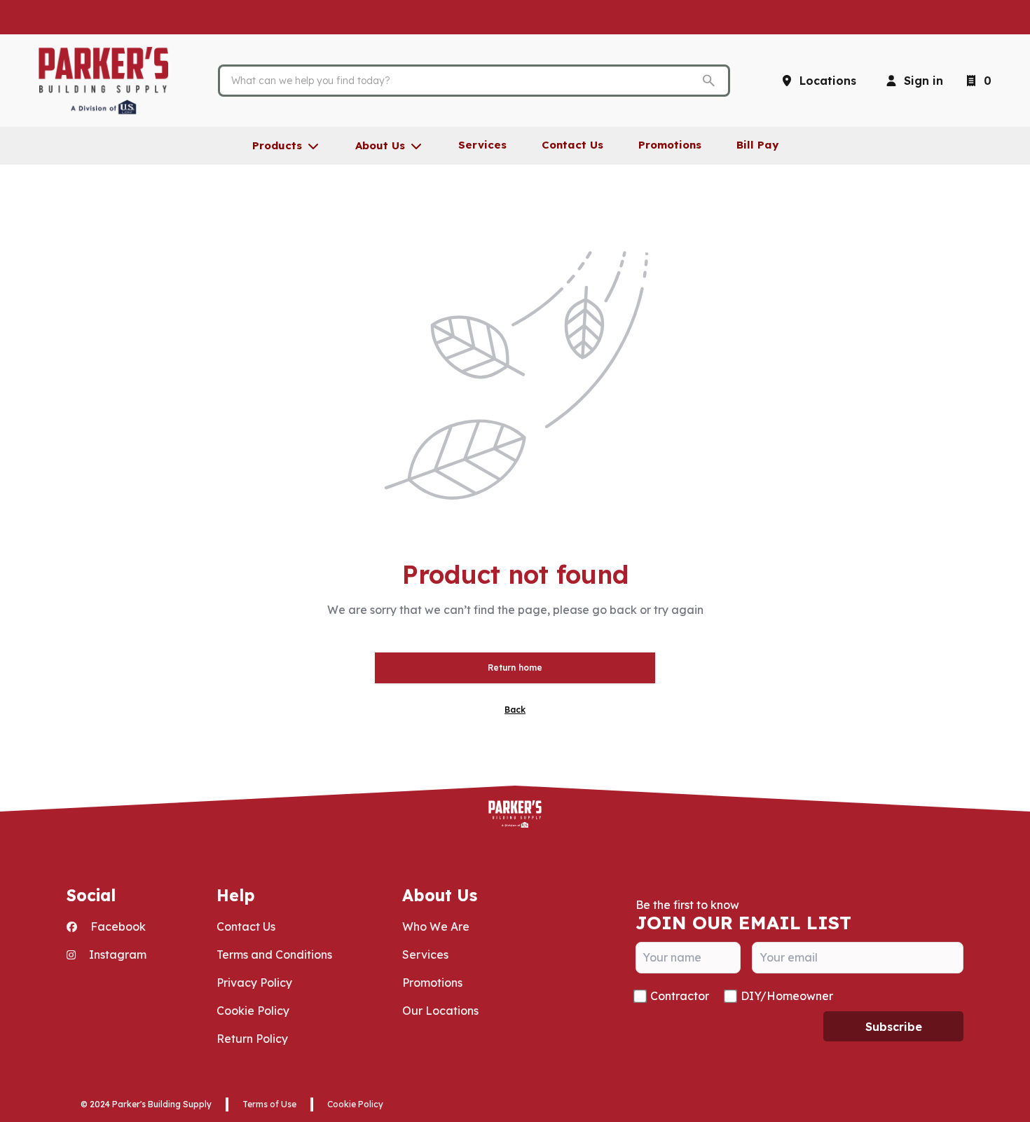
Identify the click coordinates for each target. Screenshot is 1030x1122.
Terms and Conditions (274, 954)
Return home (515, 667)
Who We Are (435, 926)
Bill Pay (757, 144)
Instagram (116, 954)
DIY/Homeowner (787, 996)
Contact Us (246, 926)
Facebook (117, 926)
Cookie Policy (253, 1011)
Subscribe (893, 1027)
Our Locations (440, 1011)
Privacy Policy (254, 983)
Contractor (679, 996)
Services (425, 954)
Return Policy (252, 1039)
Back (515, 709)
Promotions (432, 983)
